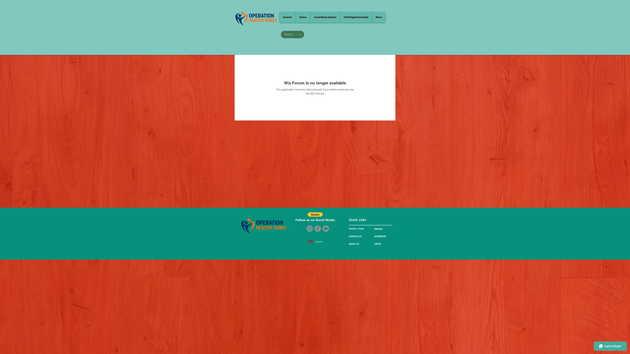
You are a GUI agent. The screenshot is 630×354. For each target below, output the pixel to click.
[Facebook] (318, 228)
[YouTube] (326, 228)
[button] (315, 214)
